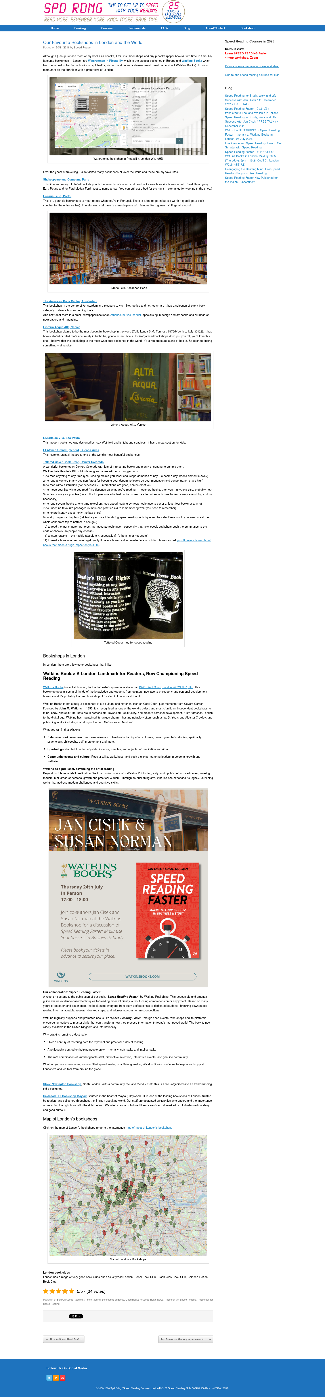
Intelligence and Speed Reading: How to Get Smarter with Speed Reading (253, 145)
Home (55, 28)
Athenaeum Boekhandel (125, 315)
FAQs (164, 28)
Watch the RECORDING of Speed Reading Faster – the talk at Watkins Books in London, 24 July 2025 (252, 134)
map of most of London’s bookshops (149, 1127)
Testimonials (136, 28)
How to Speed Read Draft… (64, 1339)
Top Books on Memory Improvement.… (186, 1339)
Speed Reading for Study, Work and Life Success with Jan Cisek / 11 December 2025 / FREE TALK (250, 99)
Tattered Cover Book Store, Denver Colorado (73, 462)
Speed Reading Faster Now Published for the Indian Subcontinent (251, 179)
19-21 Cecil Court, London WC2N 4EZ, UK (166, 687)
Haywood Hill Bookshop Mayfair (65, 1096)
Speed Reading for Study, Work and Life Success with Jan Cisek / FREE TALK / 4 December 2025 (252, 121)
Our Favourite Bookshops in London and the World (92, 42)
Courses (107, 28)
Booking (80, 28)
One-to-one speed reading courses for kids (252, 75)
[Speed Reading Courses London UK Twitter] (49, 1378)
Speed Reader (83, 47)
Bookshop (247, 28)
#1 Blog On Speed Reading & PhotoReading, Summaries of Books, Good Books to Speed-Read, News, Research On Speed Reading (125, 1299)
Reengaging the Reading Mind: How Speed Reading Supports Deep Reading (252, 171)
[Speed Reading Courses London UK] (115, 12)
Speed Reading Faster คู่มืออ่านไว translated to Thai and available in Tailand (251, 110)
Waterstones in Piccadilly (105, 60)
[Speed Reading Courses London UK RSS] (56, 1378)
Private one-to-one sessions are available (252, 66)
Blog (187, 28)
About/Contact (215, 28)
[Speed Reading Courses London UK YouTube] (62, 1378)
